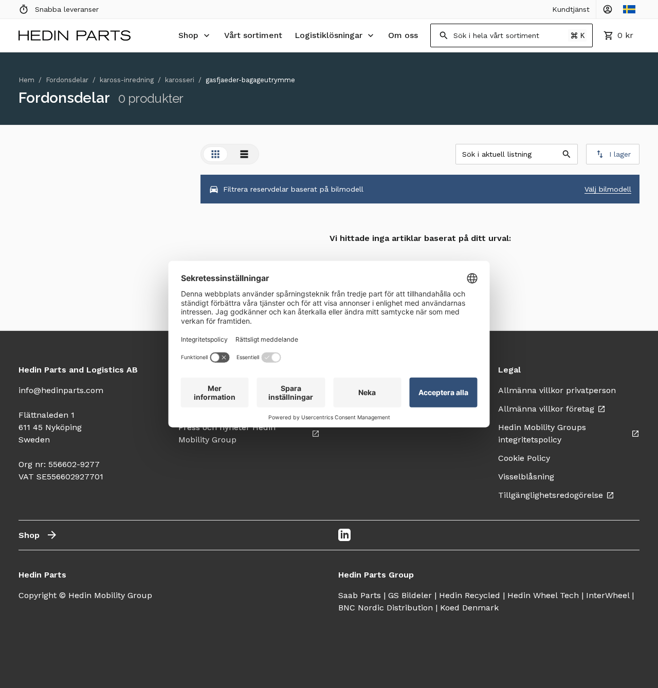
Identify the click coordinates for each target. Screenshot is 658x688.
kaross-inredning (127, 80)
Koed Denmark (469, 607)
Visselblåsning (526, 476)
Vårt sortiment (253, 35)
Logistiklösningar (328, 35)
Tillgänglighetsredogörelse (550, 495)
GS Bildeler (410, 595)
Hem (26, 80)
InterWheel (607, 595)
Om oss (403, 35)
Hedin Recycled (469, 595)
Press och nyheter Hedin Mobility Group (227, 433)
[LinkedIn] (344, 535)
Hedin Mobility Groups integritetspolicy (542, 433)
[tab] (215, 154)
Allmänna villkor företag (546, 409)
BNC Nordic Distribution (385, 607)
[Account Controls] (607, 9)
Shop (188, 35)
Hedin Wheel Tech (543, 595)
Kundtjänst (571, 9)
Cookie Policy (524, 458)
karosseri (179, 80)
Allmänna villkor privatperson (557, 390)
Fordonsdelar (67, 80)
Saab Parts (359, 595)
